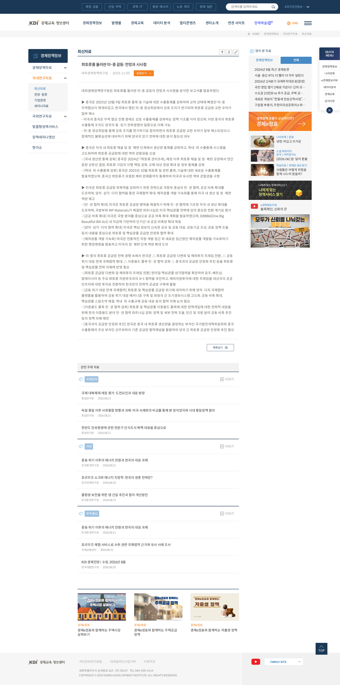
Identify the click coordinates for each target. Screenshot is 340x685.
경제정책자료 (42, 68)
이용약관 (149, 662)
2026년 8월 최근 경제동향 (272, 70)
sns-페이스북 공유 (229, 52)
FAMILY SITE (278, 662)
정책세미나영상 (43, 137)
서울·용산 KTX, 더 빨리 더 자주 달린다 (279, 75)
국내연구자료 (290, 33)
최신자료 (307, 33)
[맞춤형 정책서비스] (280, 190)
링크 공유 (236, 52)
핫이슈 (37, 148)
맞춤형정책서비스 (45, 127)
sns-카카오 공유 (222, 52)
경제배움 (263, 23)
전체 (296, 60)
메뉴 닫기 (329, 110)
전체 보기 (296, 7)
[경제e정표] (280, 121)
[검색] (252, 6)
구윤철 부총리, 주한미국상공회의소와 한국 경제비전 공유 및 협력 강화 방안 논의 (280, 105)
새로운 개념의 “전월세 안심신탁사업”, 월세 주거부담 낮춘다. (280, 99)
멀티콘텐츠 (188, 23)
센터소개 (211, 23)
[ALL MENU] (308, 23)
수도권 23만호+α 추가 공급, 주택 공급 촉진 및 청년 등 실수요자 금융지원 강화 (280, 93)
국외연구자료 (42, 116)
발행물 (116, 23)
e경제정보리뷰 (329, 80)
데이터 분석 (161, 23)
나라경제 (330, 73)
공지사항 (330, 101)
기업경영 (40, 100)
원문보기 (142, 73)
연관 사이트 (236, 23)
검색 (273, 6)
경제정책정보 (92, 23)
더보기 (229, 379)
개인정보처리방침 (90, 662)
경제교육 (137, 23)
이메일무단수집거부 (123, 662)
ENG (295, 23)
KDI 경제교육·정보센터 (48, 23)
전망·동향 (40, 95)
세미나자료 (41, 106)
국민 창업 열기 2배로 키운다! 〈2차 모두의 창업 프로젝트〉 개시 (280, 87)
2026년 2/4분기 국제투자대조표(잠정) (280, 81)
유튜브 (255, 662)
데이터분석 (329, 87)
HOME (256, 33)
